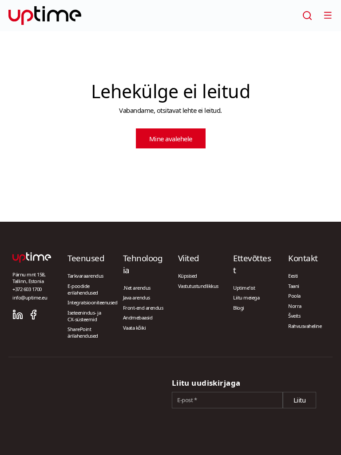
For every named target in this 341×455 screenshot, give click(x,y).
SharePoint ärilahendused (82, 332)
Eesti (293, 275)
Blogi (238, 307)
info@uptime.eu (29, 297)
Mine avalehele (170, 138)
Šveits (294, 315)
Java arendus (136, 297)
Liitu (299, 399)
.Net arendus (137, 287)
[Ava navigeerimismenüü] (327, 15)
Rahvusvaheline (304, 326)
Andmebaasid (138, 317)
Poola (294, 295)
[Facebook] (33, 314)
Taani (293, 286)
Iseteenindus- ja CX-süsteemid (84, 316)
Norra (294, 306)
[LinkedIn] (17, 314)
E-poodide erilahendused (82, 289)
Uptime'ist (244, 287)
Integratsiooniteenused (92, 302)
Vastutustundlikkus (198, 286)
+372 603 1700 (27, 289)
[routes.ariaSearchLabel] (307, 15)
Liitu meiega (246, 297)
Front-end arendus (143, 307)
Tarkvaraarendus (85, 275)
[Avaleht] (44, 15)
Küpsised (187, 275)
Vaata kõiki (134, 327)
